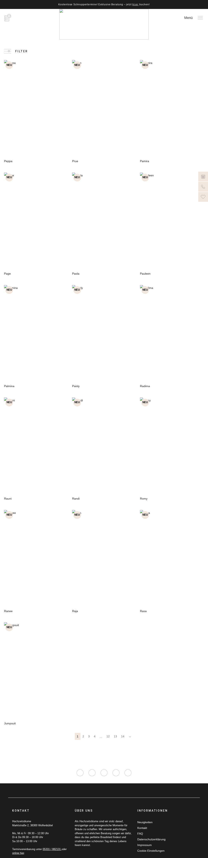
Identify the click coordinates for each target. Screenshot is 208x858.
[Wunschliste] (203, 197)
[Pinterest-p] (116, 772)
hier (135, 4)
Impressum (144, 845)
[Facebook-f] (92, 772)
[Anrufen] (203, 187)
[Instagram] (80, 772)
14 (122, 736)
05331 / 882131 (52, 849)
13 (115, 736)
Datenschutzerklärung (151, 839)
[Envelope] (128, 772)
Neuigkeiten (145, 822)
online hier (18, 853)
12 (108, 736)
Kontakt (142, 828)
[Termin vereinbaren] (203, 176)
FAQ (140, 833)
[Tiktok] (104, 772)
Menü (188, 18)
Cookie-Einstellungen (151, 850)
